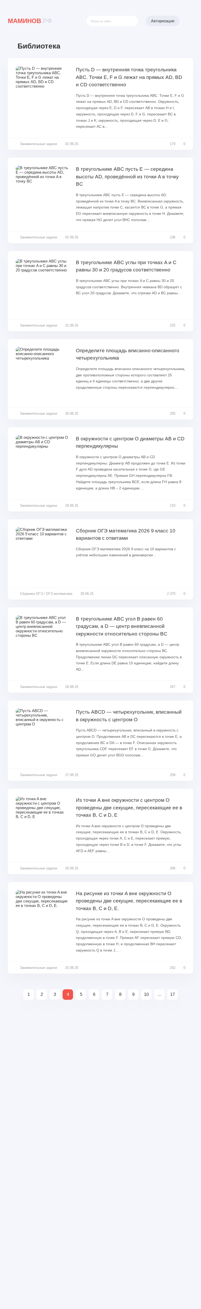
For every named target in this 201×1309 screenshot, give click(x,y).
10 (146, 994)
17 (172, 994)
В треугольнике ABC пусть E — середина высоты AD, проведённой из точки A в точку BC (127, 176)
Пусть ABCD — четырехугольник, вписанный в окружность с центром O (129, 715)
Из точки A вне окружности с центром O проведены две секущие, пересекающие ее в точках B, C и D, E (129, 807)
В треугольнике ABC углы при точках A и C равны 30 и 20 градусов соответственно (126, 266)
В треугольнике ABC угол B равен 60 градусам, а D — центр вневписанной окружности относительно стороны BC (121, 626)
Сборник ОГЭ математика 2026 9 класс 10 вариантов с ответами (125, 534)
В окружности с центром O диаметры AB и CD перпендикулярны (130, 442)
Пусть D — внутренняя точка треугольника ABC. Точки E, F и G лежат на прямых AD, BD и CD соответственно (129, 77)
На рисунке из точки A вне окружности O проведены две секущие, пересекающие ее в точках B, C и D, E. (129, 901)
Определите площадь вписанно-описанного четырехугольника (127, 354)
